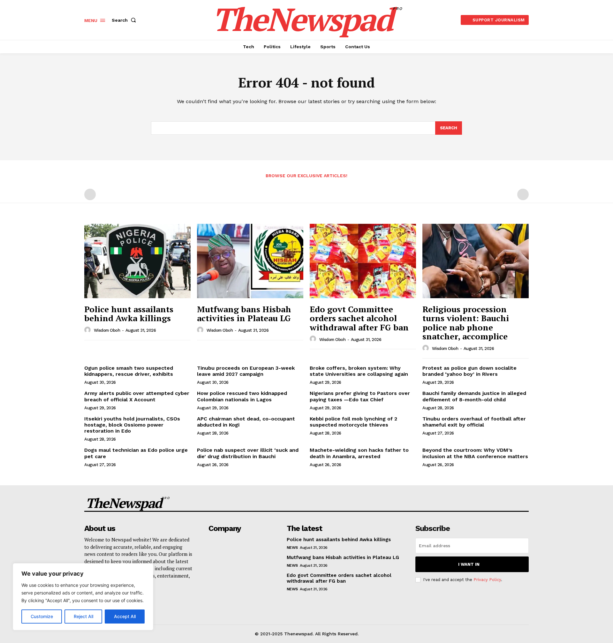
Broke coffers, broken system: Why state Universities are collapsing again (359, 371)
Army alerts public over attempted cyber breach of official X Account (136, 396)
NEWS (292, 547)
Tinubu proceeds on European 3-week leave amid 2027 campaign (246, 371)
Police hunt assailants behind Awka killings (128, 314)
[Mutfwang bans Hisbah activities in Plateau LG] (250, 261)
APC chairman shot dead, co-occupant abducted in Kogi (246, 422)
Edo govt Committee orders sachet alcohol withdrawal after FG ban (359, 318)
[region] (83, 596)
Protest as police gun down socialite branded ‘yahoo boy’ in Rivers (469, 371)
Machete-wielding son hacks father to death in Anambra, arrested (359, 453)
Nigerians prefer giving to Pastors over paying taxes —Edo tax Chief (360, 396)
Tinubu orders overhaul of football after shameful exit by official (474, 422)
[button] (125, 20)
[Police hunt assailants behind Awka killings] (137, 261)
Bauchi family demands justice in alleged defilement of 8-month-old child (474, 396)
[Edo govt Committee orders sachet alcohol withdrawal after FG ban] (363, 261)
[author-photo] (88, 330)
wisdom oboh (107, 330)
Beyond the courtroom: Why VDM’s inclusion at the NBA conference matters (475, 453)
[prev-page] (90, 194)
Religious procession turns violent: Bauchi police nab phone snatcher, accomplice (465, 323)
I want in (469, 564)
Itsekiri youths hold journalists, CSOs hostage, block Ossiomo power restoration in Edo (132, 425)
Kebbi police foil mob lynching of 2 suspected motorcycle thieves (353, 422)
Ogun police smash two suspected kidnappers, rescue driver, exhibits (128, 371)
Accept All (125, 616)
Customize (42, 616)
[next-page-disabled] (523, 194)
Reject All (83, 616)
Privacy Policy (487, 579)
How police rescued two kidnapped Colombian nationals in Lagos (242, 396)
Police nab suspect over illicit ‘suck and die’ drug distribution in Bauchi (248, 453)
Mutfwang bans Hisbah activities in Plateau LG (244, 314)
